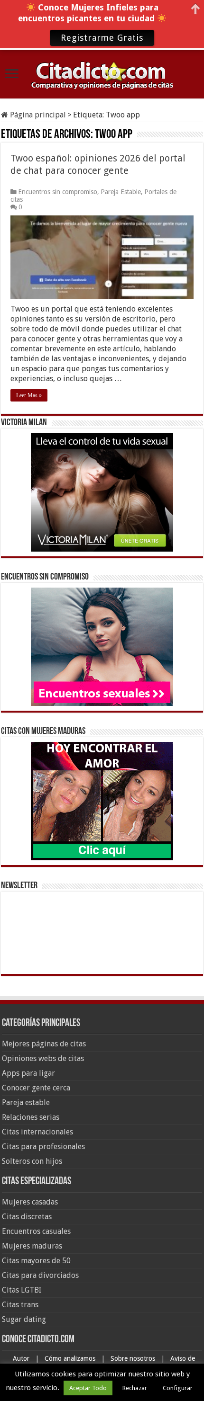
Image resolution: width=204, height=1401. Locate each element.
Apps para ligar (28, 1073)
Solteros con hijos (32, 1161)
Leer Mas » (29, 395)
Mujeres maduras (32, 1245)
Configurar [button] (178, 1388)
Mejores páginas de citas (44, 1043)
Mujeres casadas (30, 1201)
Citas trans (20, 1304)
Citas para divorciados (40, 1275)
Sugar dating (24, 1319)
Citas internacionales (37, 1131)
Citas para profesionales (43, 1146)
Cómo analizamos (71, 1358)
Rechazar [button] (134, 1388)
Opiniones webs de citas (43, 1058)
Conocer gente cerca (36, 1087)
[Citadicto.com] (102, 74)
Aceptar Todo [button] (88, 1388)
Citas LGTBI (21, 1289)
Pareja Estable (121, 192)
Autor (22, 1358)
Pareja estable (26, 1102)
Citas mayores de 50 (36, 1260)
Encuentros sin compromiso (57, 192)
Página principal (37, 114)
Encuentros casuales (36, 1231)
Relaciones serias (30, 1117)
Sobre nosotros (134, 1358)
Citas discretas (27, 1216)
